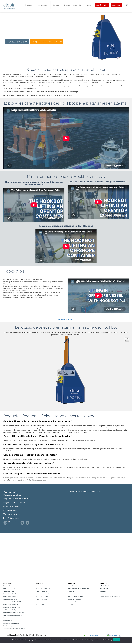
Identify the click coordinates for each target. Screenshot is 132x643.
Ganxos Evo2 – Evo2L (9, 591)
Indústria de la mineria (41, 596)
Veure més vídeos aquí (66, 319)
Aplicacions (42, 5)
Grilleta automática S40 (9, 610)
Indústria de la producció (42, 594)
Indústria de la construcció (42, 588)
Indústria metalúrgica (41, 604)
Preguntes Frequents (74, 594)
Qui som (56, 5)
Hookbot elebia (7, 620)
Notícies (102, 594)
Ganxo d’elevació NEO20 (10, 599)
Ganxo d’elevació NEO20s (10, 596)
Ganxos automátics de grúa (11, 585)
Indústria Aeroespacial (41, 585)
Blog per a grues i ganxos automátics (110, 596)
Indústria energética (41, 591)
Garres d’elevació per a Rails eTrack (13, 615)
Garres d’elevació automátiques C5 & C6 (14, 612)
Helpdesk (88, 5)
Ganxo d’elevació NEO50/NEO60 (12, 602)
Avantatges (71, 591)
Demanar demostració (72, 5)
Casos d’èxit (103, 591)
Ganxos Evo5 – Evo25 (9, 588)
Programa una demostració (47, 41)
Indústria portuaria (40, 602)
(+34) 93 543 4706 (13, 514)
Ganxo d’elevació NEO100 (10, 604)
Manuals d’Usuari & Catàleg (75, 596)
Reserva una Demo (73, 602)
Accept (116, 640)
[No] (129, 640)
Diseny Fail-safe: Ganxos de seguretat (78, 588)
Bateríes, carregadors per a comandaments (15, 626)
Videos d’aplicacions (73, 585)
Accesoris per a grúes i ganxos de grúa (14, 628)
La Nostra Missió (104, 585)
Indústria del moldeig (41, 599)
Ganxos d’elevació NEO (9, 594)
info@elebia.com (13, 518)
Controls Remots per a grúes (11, 623)
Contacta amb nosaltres (74, 599)
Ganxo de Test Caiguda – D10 (11, 607)
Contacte (116, 5)
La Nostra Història (104, 588)
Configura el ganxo (17, 41)
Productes (29, 5)
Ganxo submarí (7, 618)
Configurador (102, 5)
